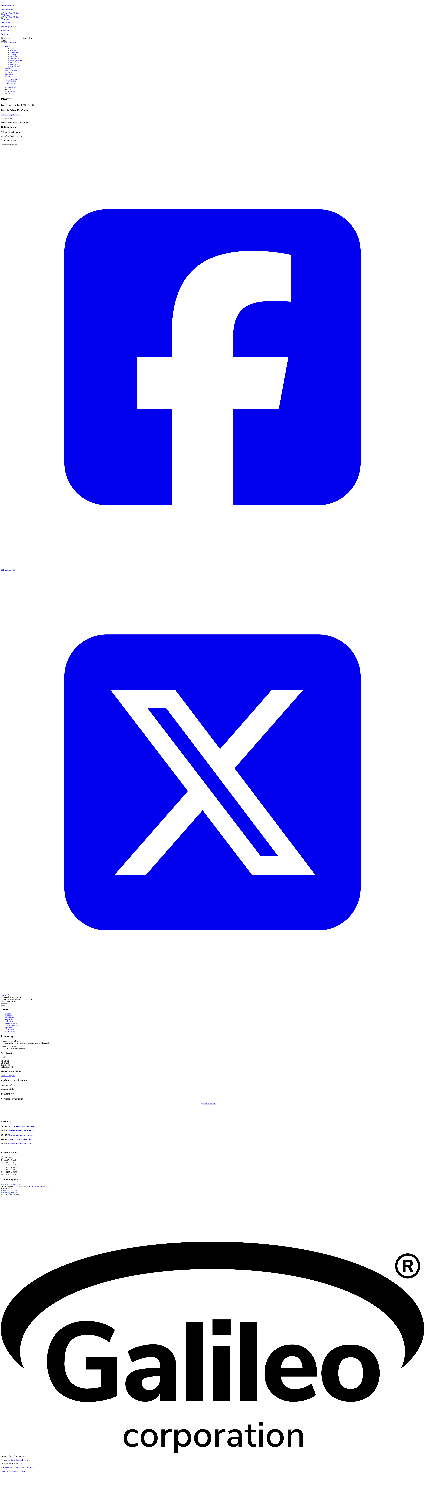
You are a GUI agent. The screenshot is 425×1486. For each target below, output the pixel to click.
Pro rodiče (9, 68)
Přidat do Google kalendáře (10, 115)
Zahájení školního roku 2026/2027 (21, 1126)
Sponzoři (13, 62)
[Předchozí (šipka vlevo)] (2, 1005)
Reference (13, 50)
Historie (12, 48)
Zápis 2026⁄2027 (11, 70)
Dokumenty (14, 52)
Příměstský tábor (15, 58)
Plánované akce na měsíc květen (20, 1139)
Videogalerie (14, 64)
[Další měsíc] (12, 1157)
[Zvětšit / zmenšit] (6, 1003)
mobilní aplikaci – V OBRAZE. (38, 1186)
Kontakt (8, 76)
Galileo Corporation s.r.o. (19, 1460)
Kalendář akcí (14, 66)
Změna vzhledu (6, 1467)
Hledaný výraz (27, 38)
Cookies (22, 1471)
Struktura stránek (18, 1467)
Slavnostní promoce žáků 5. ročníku (21, 1130)
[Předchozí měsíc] (2, 1157)
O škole (8, 46)
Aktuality (8, 72)
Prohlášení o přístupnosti (9, 1471)
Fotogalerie (9, 74)
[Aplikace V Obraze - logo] (11, 1184)
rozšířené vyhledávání (8, 42)
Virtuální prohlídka (16, 60)
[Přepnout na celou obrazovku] (4, 1003)
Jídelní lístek (14, 56)
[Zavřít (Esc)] (2, 1003)
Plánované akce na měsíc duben (19, 1143)
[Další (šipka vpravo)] (4, 1005)
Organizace (14, 54)
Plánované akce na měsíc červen (20, 1135)
